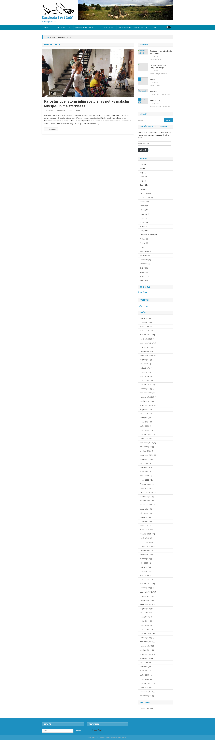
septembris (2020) (146, 555)
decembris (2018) (146, 642)
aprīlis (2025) (144, 326)
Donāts (152, 80)
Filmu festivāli (145, 193)
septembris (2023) (146, 405)
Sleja (142, 268)
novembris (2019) (146, 596)
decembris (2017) (146, 691)
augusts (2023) (145, 409)
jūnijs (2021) (144, 517)
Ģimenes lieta (155, 100)
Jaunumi (143, 214)
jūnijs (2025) (144, 318)
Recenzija (143, 255)
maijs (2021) (144, 521)
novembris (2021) (146, 496)
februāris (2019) (146, 633)
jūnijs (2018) (144, 667)
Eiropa (142, 189)
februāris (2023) (146, 434)
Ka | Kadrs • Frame (63, 27)
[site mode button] (168, 27)
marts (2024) (144, 380)
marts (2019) (144, 629)
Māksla (142, 239)
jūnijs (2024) (144, 368)
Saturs (156, 27)
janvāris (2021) (145, 538)
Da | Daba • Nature (124, 27)
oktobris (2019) (145, 600)
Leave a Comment (74, 111)
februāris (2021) (146, 534)
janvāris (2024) (145, 389)
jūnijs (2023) (144, 418)
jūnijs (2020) (144, 567)
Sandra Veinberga (155, 59)
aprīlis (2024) (144, 376)
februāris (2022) (146, 484)
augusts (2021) (145, 509)
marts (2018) (144, 679)
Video (142, 280)
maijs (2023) (144, 422)
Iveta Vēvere (61, 111)
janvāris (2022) (145, 488)
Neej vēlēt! (153, 91)
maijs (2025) (144, 322)
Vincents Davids (155, 85)
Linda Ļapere (166, 94)
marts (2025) (144, 331)
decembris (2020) (146, 542)
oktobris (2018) (145, 650)
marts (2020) (144, 579)
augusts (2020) (145, 559)
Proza (142, 247)
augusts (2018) (145, 658)
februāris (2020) (146, 584)
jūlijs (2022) (144, 463)
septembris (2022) (146, 455)
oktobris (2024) (145, 351)
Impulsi (142, 201)
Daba (142, 177)
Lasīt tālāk (52, 129)
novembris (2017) (146, 696)
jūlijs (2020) (144, 563)
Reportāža (144, 260)
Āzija (142, 172)
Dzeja (142, 185)
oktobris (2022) (145, 451)
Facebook (144, 300)
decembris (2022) (146, 443)
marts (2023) (144, 430)
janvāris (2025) (145, 339)
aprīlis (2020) (144, 575)
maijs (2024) (144, 372)
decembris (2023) (146, 393)
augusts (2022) (145, 459)
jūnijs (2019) (144, 617)
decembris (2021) (146, 492)
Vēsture (143, 276)
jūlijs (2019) (144, 613)
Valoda (142, 272)
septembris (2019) (146, 604)
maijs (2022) (144, 472)
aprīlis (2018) (144, 675)
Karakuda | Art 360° (57, 17)
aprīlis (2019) (144, 625)
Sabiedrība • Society (141, 27)
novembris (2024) (146, 347)
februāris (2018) (146, 683)
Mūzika (142, 243)
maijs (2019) (144, 621)
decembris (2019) (146, 592)
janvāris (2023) (145, 438)
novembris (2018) (146, 646)
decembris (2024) (146, 343)
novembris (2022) (146, 447)
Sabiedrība (144, 264)
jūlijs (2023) (144, 413)
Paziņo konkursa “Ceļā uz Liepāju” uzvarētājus (159, 66)
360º (141, 164)
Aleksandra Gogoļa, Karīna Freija (160, 106)
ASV (141, 168)
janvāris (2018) (145, 687)
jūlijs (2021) (144, 513)
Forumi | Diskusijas (147, 197)
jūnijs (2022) (144, 467)
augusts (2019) (145, 608)
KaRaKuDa (47, 27)
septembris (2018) (146, 654)
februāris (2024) (146, 384)
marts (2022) (144, 480)
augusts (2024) (145, 360)
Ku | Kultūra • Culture (106, 27)
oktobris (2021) (145, 501)
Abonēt (143, 150)
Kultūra (142, 226)
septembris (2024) (146, 355)
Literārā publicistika (147, 235)
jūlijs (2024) (144, 364)
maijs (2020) (144, 571)
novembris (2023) (146, 397)
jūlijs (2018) (144, 662)
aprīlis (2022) (144, 476)
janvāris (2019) (145, 638)
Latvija (142, 231)
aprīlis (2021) (144, 526)
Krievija (142, 222)
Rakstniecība (144, 251)
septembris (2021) (146, 505)
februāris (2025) (146, 335)
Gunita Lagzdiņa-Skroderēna (158, 74)
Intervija (143, 206)
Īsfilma (142, 210)
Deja (142, 181)
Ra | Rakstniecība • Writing (84, 27)
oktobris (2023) (145, 401)
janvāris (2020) (145, 588)
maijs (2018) (144, 671)
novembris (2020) (146, 546)
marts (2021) (144, 530)
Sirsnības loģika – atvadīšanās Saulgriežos (161, 52)
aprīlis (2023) (144, 426)
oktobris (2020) (145, 550)
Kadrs (142, 218)
